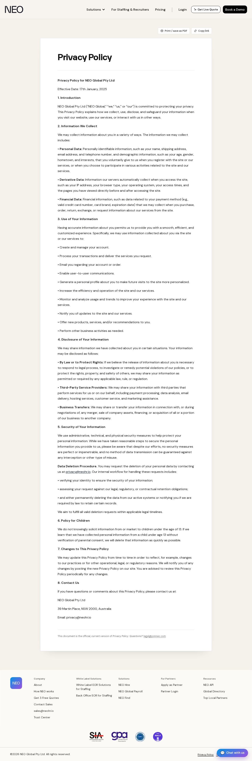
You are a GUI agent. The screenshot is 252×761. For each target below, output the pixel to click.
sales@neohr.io (44, 711)
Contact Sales (43, 704)
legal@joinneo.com (155, 636)
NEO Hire (124, 685)
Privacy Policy (206, 754)
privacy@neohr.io (78, 472)
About (38, 685)
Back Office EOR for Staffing (94, 695)
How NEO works (44, 691)
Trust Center (42, 717)
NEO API (208, 685)
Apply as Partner (172, 685)
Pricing (160, 9)
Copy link (203, 30)
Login (183, 9)
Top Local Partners (215, 698)
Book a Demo (235, 9)
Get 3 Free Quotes (46, 698)
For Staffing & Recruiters (130, 9)
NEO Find (124, 698)
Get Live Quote (208, 9)
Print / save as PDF (176, 30)
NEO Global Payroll (131, 691)
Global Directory (214, 691)
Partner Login (169, 691)
